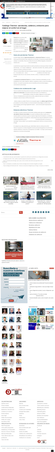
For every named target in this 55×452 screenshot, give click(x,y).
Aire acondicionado (24, 405)
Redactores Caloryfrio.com (7, 409)
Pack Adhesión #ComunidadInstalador (42, 418)
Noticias (21, 403)
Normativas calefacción (34, 225)
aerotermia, (9, 61)
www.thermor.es (19, 143)
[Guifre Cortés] (11, 345)
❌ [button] (49, 3)
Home (3, 22)
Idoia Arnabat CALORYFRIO (25, 30)
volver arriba (50, 169)
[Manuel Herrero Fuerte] (4, 362)
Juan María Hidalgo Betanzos (5, 382)
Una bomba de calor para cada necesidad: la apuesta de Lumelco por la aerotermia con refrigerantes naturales (25, 157)
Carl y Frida (22, 419)
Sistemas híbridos (33, 229)
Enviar (11, 300)
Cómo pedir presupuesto (7, 427)
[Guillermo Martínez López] (18, 362)
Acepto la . (19, 291)
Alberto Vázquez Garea (19, 332)
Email (7, 284)
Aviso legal (4, 415)
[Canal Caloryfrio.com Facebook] (33, 212)
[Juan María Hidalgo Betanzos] (4, 379)
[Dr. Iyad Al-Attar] (11, 311)
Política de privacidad (6, 417)
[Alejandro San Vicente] (18, 353)
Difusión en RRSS (41, 413)
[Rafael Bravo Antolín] (11, 362)
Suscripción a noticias (42, 403)
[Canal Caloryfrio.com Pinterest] (46, 212)
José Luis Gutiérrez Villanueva (5, 349)
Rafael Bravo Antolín (11, 366)
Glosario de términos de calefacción (37, 232)
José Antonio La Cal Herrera (18, 374)
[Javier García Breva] (11, 328)
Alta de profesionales (6, 433)
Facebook (39, 425)
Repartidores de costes (34, 227)
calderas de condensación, (7, 62)
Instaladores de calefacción (35, 234)
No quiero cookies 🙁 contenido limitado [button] (38, 13)
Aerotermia (21, 425)
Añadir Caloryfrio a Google (28, 33)
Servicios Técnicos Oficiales (8, 431)
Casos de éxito (5, 439)
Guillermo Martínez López (18, 366)
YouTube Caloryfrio (41, 433)
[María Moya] (4, 311)
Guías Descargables (42, 421)
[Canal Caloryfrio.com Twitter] (36, 212)
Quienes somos (5, 403)
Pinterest (39, 431)
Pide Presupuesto (5, 425)
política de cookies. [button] (11, 8)
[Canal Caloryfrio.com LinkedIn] (38, 212)
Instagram (39, 435)
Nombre (6, 279)
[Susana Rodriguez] (11, 353)
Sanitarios (21, 413)
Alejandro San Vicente (18, 357)
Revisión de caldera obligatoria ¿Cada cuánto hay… (39, 280)
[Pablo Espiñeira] (18, 337)
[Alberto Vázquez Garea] (18, 328)
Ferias (20, 415)
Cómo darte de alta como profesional (7, 436)
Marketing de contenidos (43, 407)
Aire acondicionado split (25, 427)
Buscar (21, 212)
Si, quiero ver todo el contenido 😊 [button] (16, 13)
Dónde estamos (5, 413)
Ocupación (6, 288)
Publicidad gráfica (41, 411)
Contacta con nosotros (6, 411)
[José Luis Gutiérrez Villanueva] (4, 345)
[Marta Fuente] (4, 337)
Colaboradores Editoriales (7, 407)
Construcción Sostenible (25, 409)
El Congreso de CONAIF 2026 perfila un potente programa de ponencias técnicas (19, 158)
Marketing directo (41, 409)
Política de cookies (5, 419)
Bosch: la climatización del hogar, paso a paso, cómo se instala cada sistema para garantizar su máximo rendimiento (27, 161)
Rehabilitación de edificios (25, 435)
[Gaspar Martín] (18, 345)
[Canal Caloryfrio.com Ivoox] (49, 212)
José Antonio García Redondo (18, 315)
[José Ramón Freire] (4, 320)
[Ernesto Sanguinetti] (4, 370)
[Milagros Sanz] (11, 370)
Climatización (22, 429)
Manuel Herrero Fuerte (4, 366)
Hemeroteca (22, 417)
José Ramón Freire (5, 323)
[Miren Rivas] (4, 328)
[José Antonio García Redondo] (18, 311)
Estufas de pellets (23, 431)
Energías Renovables (24, 411)
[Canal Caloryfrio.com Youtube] (41, 212)
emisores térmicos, (8, 63)
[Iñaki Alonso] (11, 337)
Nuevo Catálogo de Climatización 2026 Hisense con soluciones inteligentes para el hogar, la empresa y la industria (26, 165)
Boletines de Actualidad (42, 415)
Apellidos (6, 281)
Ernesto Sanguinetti (5, 374)
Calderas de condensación (35, 222)
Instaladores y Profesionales (8, 429)
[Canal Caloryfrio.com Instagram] (43, 212)
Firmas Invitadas (5, 405)
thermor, (6, 61)
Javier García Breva (11, 332)
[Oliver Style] (18, 320)
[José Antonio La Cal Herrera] (18, 370)
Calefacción (8, 22)
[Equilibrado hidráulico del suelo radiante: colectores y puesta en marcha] (14, 250)
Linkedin (39, 429)
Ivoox (38, 437)
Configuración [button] (27, 11)
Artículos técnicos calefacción (36, 220)
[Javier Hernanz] (11, 320)
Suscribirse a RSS (5, 421)
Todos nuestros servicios (43, 405)
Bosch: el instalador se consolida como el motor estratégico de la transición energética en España (22, 163)
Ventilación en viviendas (25, 437)
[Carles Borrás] (4, 353)
